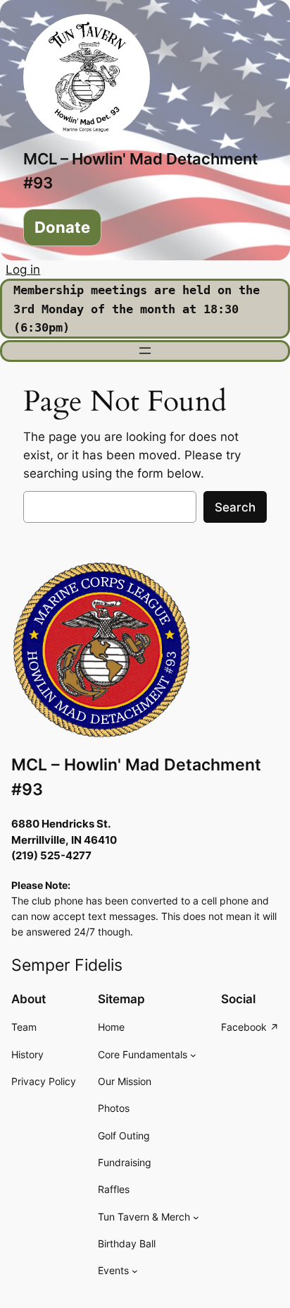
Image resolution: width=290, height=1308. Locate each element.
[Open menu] (145, 350)
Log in (23, 269)
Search (235, 507)
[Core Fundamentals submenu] (193, 1055)
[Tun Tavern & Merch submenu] (196, 1217)
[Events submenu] (135, 1271)
